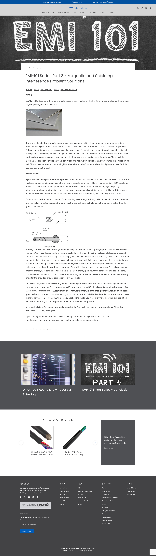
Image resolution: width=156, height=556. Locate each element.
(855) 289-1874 (77, 2)
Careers (104, 504)
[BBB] (37, 497)
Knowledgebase (63, 12)
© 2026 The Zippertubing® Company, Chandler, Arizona (78, 548)
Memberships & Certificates (110, 498)
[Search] (138, 8)
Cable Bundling (64, 491)
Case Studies (106, 494)
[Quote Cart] (146, 8)
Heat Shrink (63, 494)
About (102, 12)
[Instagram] (24, 497)
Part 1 (36, 90)
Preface (29, 90)
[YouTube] (29, 497)
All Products (63, 488)
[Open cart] (142, 8)
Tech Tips (80, 494)
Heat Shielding (64, 498)
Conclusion (72, 90)
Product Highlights (107, 501)
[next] (95, 443)
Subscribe (26, 531)
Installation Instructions (85, 491)
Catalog (62, 504)
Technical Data (82, 498)
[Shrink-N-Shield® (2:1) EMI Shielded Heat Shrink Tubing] (42, 437)
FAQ (79, 488)
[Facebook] (20, 497)
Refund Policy (131, 494)
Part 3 (49, 90)
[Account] (150, 8)
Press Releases (106, 517)
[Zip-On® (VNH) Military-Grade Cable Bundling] (74, 437)
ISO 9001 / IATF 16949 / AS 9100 (103, 2)
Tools (74, 12)
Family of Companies (108, 511)
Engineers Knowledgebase (86, 501)
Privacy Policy (131, 491)
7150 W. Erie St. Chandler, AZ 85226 (73, 551)
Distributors (105, 514)
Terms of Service (107, 520)
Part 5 (63, 90)
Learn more (108, 448)
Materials (93, 12)
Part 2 (43, 90)
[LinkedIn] (33, 497)
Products (83, 12)
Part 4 (56, 90)
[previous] (21, 443)
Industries (105, 507)
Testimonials (106, 491)
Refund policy (106, 523)
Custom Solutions (48, 12)
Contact (111, 12)
